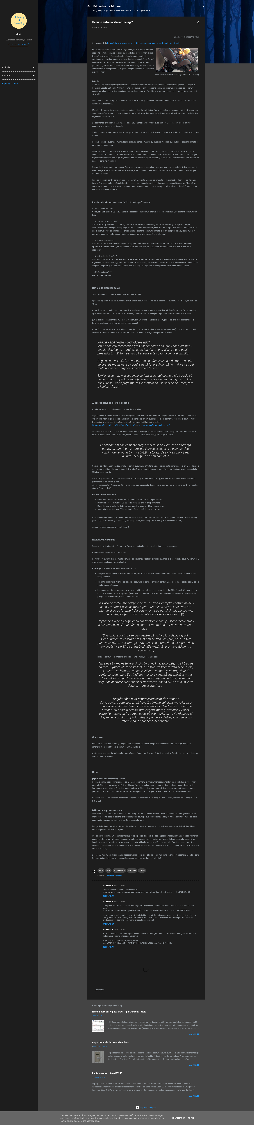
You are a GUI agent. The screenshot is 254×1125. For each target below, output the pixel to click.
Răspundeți (108, 896)
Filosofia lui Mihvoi (107, 6)
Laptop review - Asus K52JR (107, 1073)
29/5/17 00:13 (119, 886)
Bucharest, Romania (113, 876)
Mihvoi (19, 34)
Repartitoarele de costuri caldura (110, 1042)
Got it (191, 1118)
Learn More (178, 1118)
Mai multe (194, 1034)
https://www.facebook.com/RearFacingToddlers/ (113, 425)
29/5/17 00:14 (119, 902)
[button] (197, 22)
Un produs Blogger (147, 1107)
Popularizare (119, 870)
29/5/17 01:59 (119, 930)
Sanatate (132, 870)
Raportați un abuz (10, 83)
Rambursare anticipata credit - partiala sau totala (119, 1011)
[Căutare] (203, 7)
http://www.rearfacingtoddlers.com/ (154, 425)
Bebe (101, 870)
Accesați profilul (18, 45)
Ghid (108, 870)
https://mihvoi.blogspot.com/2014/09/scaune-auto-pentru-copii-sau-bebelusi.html (143, 43)
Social (142, 870)
